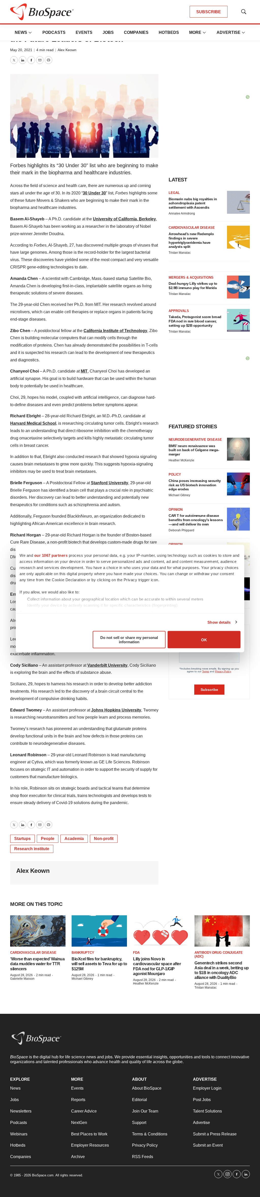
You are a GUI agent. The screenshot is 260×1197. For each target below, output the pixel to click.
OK (204, 639)
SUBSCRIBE (208, 12)
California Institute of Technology (115, 331)
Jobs (108, 32)
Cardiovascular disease (192, 228)
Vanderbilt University (107, 665)
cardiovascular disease (33, 952)
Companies (136, 32)
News (21, 32)
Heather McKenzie (181, 460)
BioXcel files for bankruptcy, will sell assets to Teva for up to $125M (99, 964)
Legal (174, 193)
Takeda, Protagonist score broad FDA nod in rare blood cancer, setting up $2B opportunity (195, 321)
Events (84, 32)
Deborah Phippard (181, 530)
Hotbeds (169, 32)
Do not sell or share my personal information (129, 639)
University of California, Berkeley (124, 219)
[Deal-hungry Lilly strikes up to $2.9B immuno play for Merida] (238, 287)
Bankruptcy (83, 952)
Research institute (31, 849)
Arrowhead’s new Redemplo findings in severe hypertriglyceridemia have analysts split (191, 240)
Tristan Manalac (180, 252)
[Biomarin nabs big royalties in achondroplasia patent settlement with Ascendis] (238, 202)
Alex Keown (67, 50)
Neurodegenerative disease (195, 439)
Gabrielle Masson (22, 978)
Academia (74, 838)
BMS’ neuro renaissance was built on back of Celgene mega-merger (194, 450)
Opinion (176, 509)
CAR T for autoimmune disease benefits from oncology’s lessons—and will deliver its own (196, 520)
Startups (22, 838)
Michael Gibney (179, 495)
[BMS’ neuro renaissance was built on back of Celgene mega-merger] (238, 449)
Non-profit (103, 838)
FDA (136, 952)
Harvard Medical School (33, 423)
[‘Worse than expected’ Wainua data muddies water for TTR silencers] (38, 931)
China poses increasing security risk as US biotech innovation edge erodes (195, 485)
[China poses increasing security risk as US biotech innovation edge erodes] (238, 484)
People (47, 838)
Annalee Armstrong (182, 213)
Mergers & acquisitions (191, 277)
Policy (175, 474)
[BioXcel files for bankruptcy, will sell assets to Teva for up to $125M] (99, 931)
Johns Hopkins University (116, 710)
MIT (84, 371)
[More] (30, 33)
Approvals (179, 311)
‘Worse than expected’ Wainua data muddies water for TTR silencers (37, 964)
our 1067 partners (51, 555)
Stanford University (109, 483)
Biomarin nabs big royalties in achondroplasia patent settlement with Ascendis (193, 203)
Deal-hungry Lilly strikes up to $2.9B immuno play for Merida (193, 285)
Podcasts (54, 32)
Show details (219, 622)
